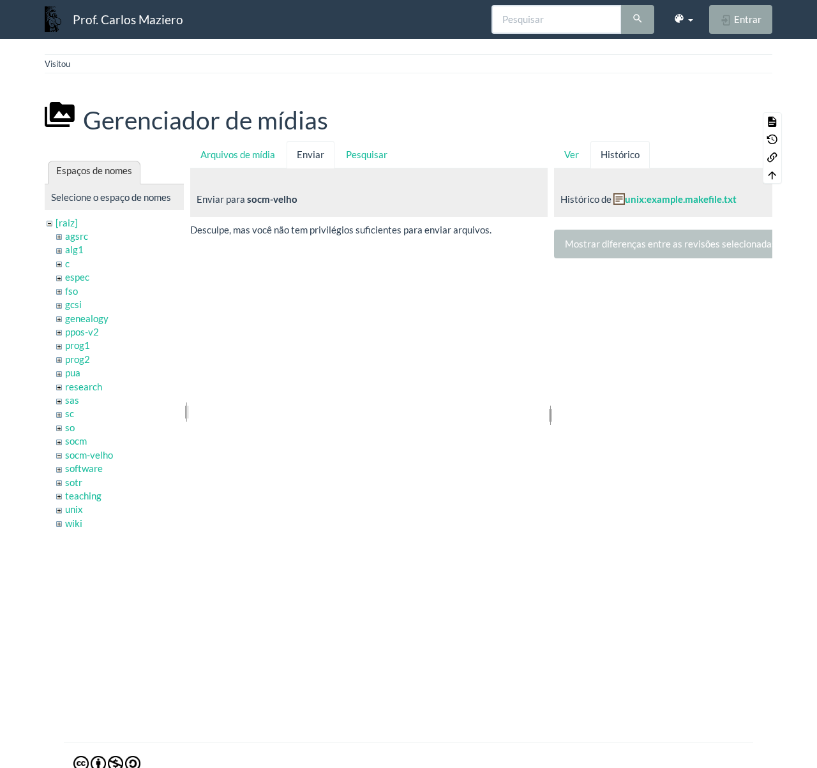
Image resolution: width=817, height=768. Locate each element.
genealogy (87, 318)
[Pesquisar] (637, 19)
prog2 (77, 359)
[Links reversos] (772, 157)
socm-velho (89, 455)
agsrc (76, 236)
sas (72, 400)
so (70, 427)
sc (69, 413)
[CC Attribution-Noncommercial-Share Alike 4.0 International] (106, 762)
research (83, 386)
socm (76, 441)
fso (71, 291)
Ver (571, 154)
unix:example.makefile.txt (681, 199)
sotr (73, 482)
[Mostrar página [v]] (772, 121)
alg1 (74, 249)
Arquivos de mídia (237, 154)
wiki (73, 523)
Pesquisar (366, 154)
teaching (83, 495)
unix (74, 509)
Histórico (620, 154)
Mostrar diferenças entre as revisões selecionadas (670, 243)
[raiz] (67, 222)
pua (72, 372)
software (84, 468)
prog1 (77, 345)
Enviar (310, 154)
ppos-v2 (82, 331)
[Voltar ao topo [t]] (772, 174)
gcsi (73, 304)
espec (77, 277)
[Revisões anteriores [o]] (772, 139)
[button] (683, 19)
